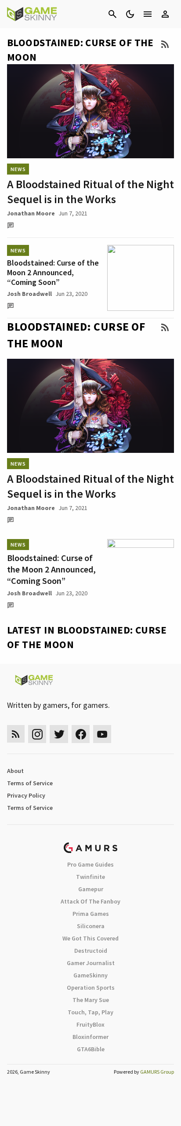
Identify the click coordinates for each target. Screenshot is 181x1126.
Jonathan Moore (31, 213)
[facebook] (81, 734)
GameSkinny (90, 975)
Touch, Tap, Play (90, 1012)
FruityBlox (90, 1024)
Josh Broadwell (29, 294)
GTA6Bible (91, 1049)
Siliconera (91, 926)
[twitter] (59, 734)
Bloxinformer (90, 1037)
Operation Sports (91, 987)
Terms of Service (30, 783)
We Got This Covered (90, 938)
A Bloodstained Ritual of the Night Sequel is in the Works (90, 191)
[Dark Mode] (130, 14)
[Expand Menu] (147, 14)
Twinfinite (90, 877)
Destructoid (90, 951)
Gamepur (90, 889)
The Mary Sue (90, 1000)
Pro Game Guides (90, 864)
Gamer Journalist (91, 963)
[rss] (16, 734)
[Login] (165, 14)
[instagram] (37, 734)
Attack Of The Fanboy (90, 901)
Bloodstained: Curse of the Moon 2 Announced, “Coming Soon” (53, 272)
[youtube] (102, 734)
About (15, 771)
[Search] (112, 14)
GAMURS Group (157, 1071)
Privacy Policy (26, 795)
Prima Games (90, 914)
